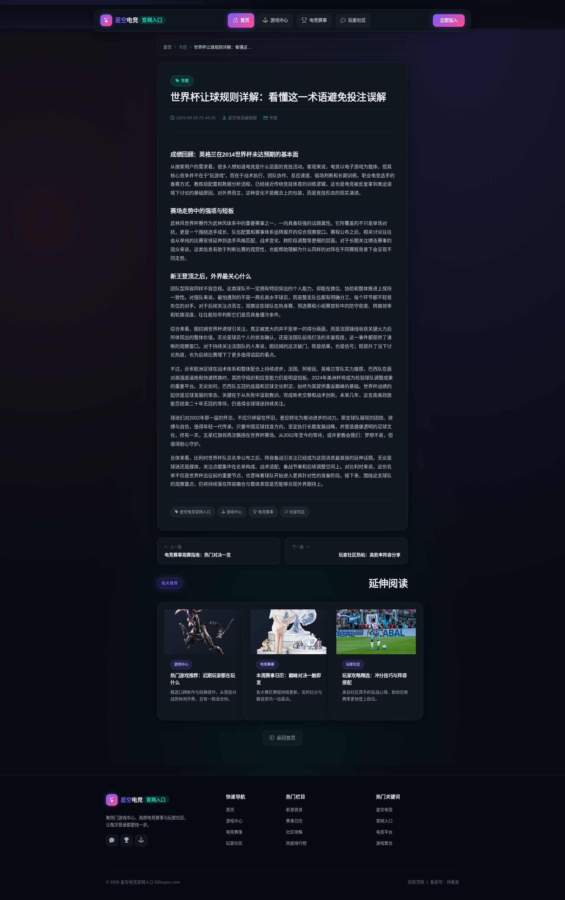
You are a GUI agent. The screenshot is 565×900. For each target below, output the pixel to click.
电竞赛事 (318, 20)
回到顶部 (416, 882)
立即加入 (449, 20)
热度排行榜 (296, 843)
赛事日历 (294, 820)
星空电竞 (384, 809)
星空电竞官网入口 (195, 512)
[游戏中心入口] (141, 840)
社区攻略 (294, 832)
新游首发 (294, 809)
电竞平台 (384, 832)
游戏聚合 (384, 843)
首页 (244, 20)
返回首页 (286, 737)
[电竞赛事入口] (126, 840)
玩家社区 (357, 20)
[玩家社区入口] (112, 840)
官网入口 (384, 820)
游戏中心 (279, 20)
